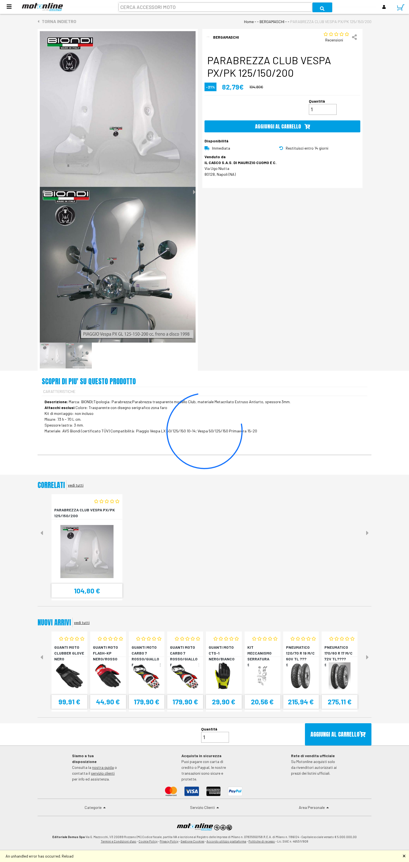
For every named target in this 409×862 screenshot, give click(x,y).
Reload (67, 856)
